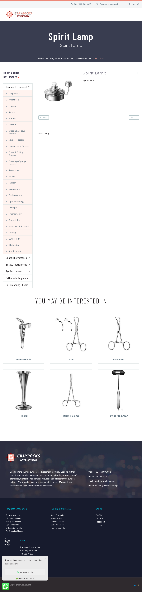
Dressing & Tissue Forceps (17, 132)
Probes (12, 176)
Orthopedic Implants (17, 278)
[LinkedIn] (133, 4)
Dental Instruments (16, 257)
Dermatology (15, 220)
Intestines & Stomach (19, 226)
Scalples (13, 118)
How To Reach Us (58, 528)
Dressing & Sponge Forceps (17, 162)
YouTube (99, 515)
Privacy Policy (56, 518)
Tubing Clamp (71, 416)
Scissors (12, 124)
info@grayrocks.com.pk (108, 4)
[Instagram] (138, 4)
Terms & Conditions (58, 521)
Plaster (12, 182)
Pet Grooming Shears (17, 284)
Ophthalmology (16, 201)
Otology (13, 207)
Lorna (71, 359)
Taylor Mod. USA (118, 416)
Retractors (14, 170)
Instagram (100, 518)
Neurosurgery (15, 189)
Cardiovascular (15, 195)
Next (133, 117)
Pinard (24, 416)
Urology (12, 232)
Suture (12, 112)
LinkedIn (99, 525)
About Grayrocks (57, 515)
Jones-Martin (23, 359)
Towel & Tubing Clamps (16, 153)
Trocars (12, 105)
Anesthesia (14, 99)
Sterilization (15, 251)
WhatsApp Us (26, 572)
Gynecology (14, 238)
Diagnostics (14, 93)
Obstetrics (14, 245)
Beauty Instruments (16, 264)
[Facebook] (129, 4)
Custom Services (57, 525)
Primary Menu (134, 15)
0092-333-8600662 (82, 4)
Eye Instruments (15, 271)
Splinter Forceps (16, 139)
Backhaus (118, 359)
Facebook (100, 521)
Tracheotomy (15, 213)
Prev (45, 117)
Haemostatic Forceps (19, 146)
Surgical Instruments (17, 87)
